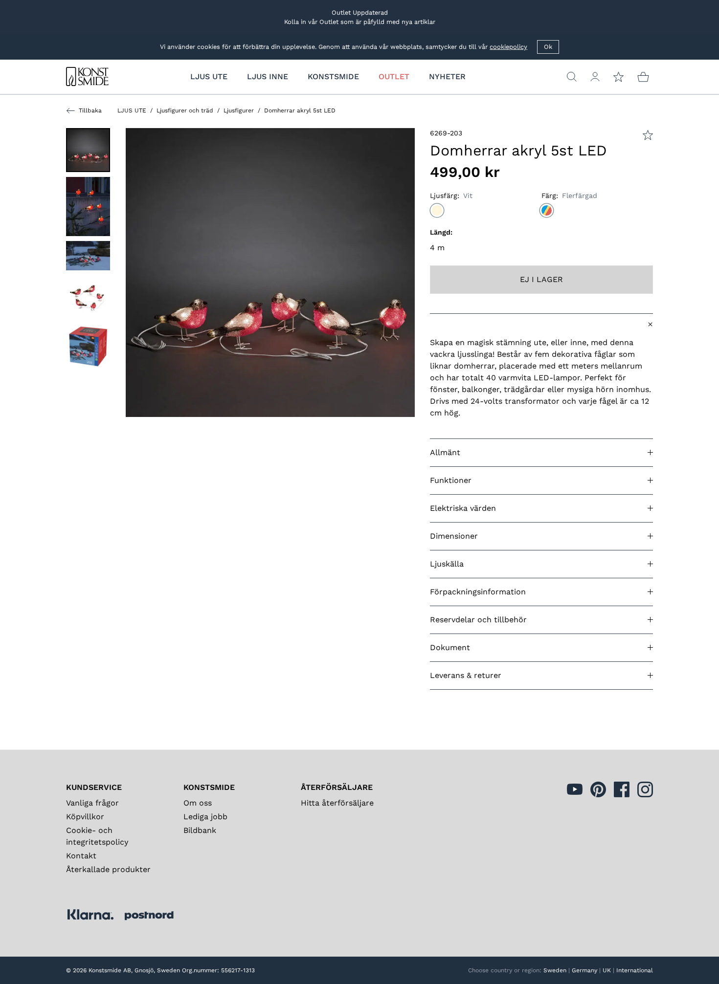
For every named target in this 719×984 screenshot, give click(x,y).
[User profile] (595, 77)
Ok (548, 46)
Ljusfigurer (239, 110)
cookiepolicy (508, 46)
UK (607, 970)
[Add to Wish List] (648, 135)
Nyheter (447, 76)
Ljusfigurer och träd (185, 110)
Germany (584, 970)
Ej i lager (541, 279)
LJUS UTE (131, 110)
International (634, 970)
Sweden (554, 970)
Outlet (394, 76)
